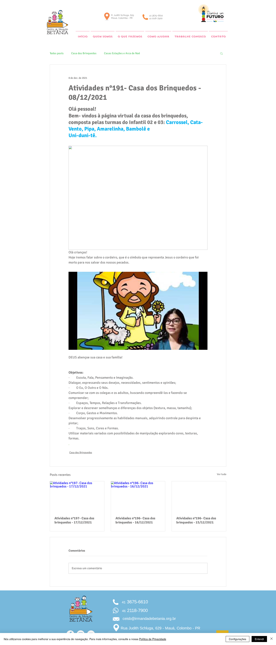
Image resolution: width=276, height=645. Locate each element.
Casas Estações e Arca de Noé (122, 53)
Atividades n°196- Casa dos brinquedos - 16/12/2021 (135, 520)
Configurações (237, 639)
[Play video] (138, 311)
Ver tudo (221, 474)
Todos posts (57, 53)
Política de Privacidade (152, 639)
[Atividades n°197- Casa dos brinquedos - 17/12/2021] (77, 496)
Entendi (259, 639)
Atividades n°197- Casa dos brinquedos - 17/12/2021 (74, 520)
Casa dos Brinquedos (84, 53)
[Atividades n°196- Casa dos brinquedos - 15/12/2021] (199, 496)
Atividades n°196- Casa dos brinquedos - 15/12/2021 (196, 520)
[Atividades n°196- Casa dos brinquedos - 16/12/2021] (138, 496)
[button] (221, 53)
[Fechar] (271, 639)
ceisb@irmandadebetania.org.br (149, 618)
